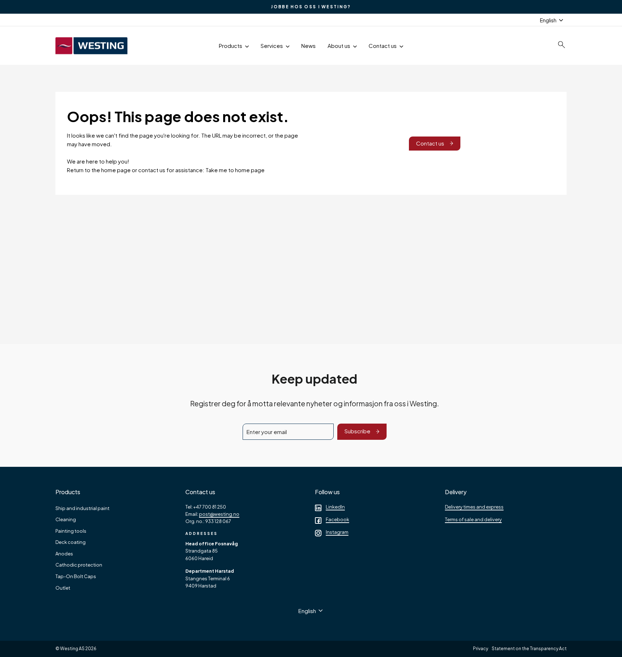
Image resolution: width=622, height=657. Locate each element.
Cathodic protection (78, 565)
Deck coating (70, 542)
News (308, 45)
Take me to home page (235, 169)
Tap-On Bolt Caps (75, 576)
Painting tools (70, 531)
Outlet (62, 588)
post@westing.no (219, 514)
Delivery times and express (474, 507)
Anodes (64, 554)
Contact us (383, 45)
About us (339, 45)
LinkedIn (335, 507)
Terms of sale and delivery (473, 519)
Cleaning (65, 519)
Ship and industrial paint (82, 508)
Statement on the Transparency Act (529, 648)
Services (272, 45)
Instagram (337, 532)
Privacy (480, 648)
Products (231, 45)
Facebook (337, 519)
